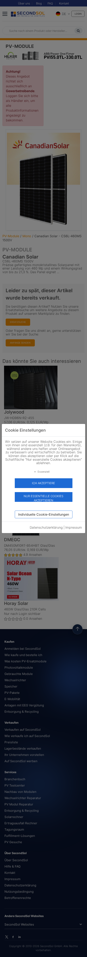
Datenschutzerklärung (46, 527)
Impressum (73, 527)
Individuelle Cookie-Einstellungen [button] (43, 514)
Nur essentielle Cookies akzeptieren (43, 498)
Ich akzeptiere (43, 483)
